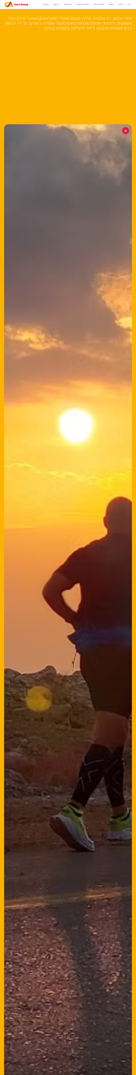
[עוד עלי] (125, 130)
